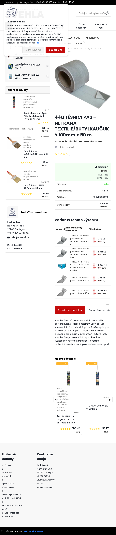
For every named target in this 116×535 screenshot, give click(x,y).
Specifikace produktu (70, 310)
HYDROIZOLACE (92, 38)
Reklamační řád (101, 26)
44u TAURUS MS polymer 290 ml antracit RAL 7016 (66, 419)
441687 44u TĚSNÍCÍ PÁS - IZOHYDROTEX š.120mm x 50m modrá (80, 266)
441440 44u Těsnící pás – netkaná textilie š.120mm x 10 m (80, 240)
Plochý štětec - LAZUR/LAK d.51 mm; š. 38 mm (35, 154)
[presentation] (56, 399)
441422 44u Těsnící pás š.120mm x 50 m (79, 292)
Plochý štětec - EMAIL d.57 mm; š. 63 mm (34, 186)
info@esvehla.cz (21, 237)
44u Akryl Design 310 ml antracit (97, 407)
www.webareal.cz (33, 531)
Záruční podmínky (81, 26)
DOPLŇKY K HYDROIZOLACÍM (69, 43)
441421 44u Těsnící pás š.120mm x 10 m (79, 279)
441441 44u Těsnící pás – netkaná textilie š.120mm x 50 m (79, 253)
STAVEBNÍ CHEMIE (72, 38)
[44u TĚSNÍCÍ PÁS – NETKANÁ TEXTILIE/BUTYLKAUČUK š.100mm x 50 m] (83, 84)
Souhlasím (55, 50)
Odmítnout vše (33, 50)
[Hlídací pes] (83, 147)
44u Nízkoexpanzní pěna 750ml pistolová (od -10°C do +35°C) (35, 116)
